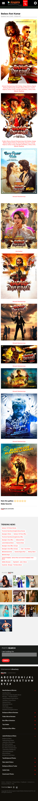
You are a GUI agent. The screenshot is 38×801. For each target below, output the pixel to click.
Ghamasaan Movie (7, 704)
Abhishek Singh (6, 554)
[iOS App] (17, 787)
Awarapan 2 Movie (6, 534)
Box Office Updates (7, 744)
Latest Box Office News (8, 742)
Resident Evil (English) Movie (10, 709)
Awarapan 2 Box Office (7, 540)
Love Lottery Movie (7, 707)
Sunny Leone (11, 89)
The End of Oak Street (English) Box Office (12, 537)
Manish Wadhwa (19, 91)
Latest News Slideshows (9, 749)
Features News (20, 543)
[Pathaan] (19, 611)
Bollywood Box (8, 728)
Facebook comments (7, 508)
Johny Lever (31, 89)
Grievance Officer (6, 784)
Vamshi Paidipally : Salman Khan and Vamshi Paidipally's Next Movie (17, 558)
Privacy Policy (16, 782)
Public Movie (8, 716)
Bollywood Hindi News (8, 755)
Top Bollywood (9, 758)
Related (4, 572)
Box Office (8, 720)
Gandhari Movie (6, 693)
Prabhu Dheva (20, 88)
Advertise (8, 782)
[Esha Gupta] (6, 625)
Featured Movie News (8, 740)
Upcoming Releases (7, 751)
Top (5, 724)
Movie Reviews (6, 753)
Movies (3, 673)
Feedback (23, 782)
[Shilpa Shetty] (6, 611)
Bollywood (9, 766)
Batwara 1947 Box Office (20, 534)
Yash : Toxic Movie (25, 548)
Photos (10, 572)
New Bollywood (9, 690)
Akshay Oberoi (32, 551)
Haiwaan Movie (6, 702)
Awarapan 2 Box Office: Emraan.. (10, 546)
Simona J (28, 88)
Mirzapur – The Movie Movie (9, 696)
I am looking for (8, 651)
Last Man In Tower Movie (8, 700)
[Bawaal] (19, 596)
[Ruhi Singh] (6, 596)
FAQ (13, 784)
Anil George (11, 88)
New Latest (7, 762)
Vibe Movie (5, 706)
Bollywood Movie (10, 712)
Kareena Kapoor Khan (20, 551)
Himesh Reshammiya (8, 86)
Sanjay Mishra (27, 86)
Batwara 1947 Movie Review (9, 528)
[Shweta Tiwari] (6, 581)
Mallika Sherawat (6, 562)
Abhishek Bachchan (7, 551)
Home (3, 782)
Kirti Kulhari (18, 86)
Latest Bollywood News (8, 543)
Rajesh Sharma (12, 143)
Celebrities (12, 673)
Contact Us (31, 782)
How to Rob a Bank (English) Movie (11, 695)
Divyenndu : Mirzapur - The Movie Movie (12, 565)
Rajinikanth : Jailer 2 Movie (20, 562)
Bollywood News (20, 540)
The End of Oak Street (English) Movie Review (13, 531)
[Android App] (14, 787)
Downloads (8, 774)
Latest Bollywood (9, 736)
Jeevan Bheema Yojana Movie (10, 698)
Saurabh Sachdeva (21, 89)
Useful (5, 770)
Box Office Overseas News (9, 747)
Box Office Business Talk (8, 746)
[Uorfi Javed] (19, 581)
